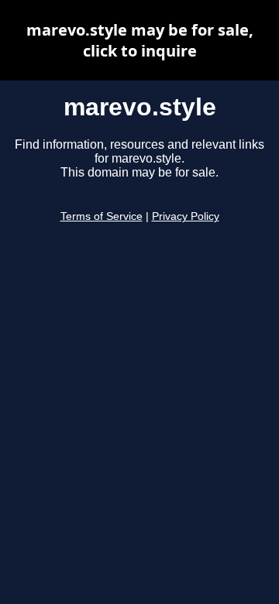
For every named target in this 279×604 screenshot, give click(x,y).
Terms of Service (101, 216)
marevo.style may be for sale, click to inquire (139, 40)
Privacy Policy (185, 216)
